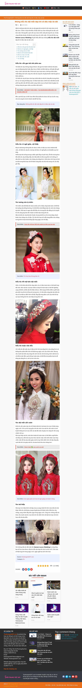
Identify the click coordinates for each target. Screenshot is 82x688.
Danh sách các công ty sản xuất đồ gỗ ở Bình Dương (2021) (52, 595)
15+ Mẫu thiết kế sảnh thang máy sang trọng (21, 592)
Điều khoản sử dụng (72, 685)
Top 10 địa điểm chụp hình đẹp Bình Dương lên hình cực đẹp (75, 75)
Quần (47, 8)
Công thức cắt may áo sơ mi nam (37, 616)
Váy (41, 8)
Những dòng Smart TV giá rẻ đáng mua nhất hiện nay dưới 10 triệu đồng (74, 37)
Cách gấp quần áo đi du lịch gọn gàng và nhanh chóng (39, 499)
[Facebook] (63, 676)
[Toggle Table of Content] (33, 44)
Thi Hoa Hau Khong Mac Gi (31, 276)
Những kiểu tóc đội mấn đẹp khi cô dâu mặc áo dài (40, 104)
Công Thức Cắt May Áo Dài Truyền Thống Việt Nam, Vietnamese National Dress (21, 619)
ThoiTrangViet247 (9, 18)
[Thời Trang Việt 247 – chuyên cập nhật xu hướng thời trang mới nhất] (12, 3)
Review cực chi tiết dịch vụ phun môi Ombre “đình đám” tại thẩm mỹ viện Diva (75, 57)
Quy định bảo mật (61, 685)
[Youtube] (73, 676)
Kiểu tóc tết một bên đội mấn (25, 52)
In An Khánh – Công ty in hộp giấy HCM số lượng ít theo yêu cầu (74, 27)
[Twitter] (66, 676)
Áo (35, 8)
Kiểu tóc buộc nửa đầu (23, 54)
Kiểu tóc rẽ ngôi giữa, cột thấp (25, 49)
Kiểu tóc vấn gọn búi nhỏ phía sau (26, 47)
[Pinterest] (76, 676)
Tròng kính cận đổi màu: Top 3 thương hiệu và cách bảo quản (74, 47)
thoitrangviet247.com (28, 557)
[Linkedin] (69, 676)
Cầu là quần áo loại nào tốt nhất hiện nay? (37, 595)
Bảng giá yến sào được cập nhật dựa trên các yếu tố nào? (74, 66)
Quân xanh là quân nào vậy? (53, 616)
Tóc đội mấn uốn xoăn (23, 56)
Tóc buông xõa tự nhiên (24, 51)
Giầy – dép (56, 8)
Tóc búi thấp (21, 58)
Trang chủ (27, 8)
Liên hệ (53, 685)
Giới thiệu (47, 685)
